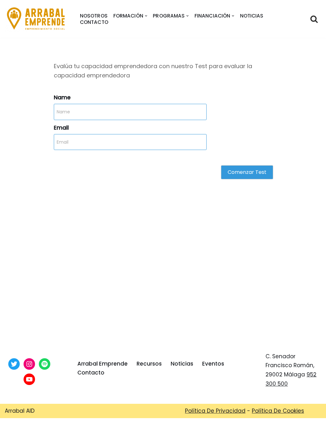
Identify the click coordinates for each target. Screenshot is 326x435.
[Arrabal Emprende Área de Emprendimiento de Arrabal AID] (36, 19)
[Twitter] (14, 364)
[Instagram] (29, 364)
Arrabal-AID (164, 426)
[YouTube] (29, 379)
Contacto (94, 22)
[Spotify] (44, 364)
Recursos (149, 363)
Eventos (213, 363)
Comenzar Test (247, 172)
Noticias (252, 16)
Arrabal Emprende (102, 363)
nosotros (94, 16)
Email (61, 128)
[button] (146, 16)
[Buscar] (314, 19)
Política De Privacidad (215, 411)
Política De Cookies (278, 411)
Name (62, 97)
